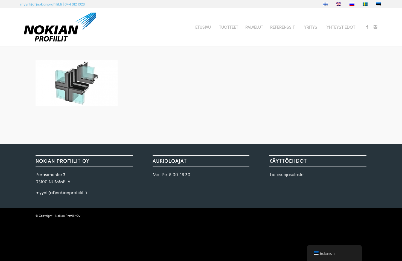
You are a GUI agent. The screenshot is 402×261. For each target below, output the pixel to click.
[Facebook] (367, 27)
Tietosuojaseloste (286, 174)
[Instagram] (375, 27)
